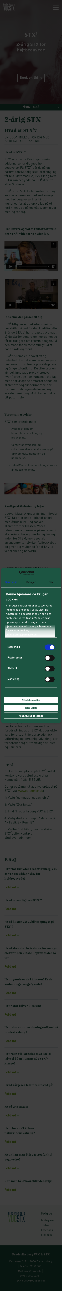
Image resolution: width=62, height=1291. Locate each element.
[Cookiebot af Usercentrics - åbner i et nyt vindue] (19, 573)
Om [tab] (51, 582)
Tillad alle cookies (31, 700)
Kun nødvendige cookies (31, 716)
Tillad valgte (31, 708)
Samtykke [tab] (11, 582)
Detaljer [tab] (31, 582)
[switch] (50, 658)
